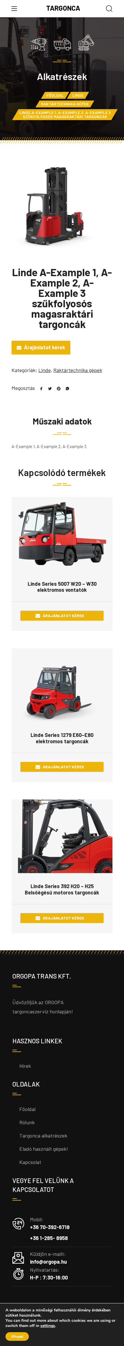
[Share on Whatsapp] (65, 388)
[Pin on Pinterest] (56, 388)
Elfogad (17, 1336)
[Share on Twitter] (48, 388)
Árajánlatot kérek (44, 347)
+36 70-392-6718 (49, 1227)
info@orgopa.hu (48, 1261)
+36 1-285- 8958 (49, 1238)
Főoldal (55, 95)
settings (47, 1325)
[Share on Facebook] (39, 388)
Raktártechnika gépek (65, 103)
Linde (78, 95)
